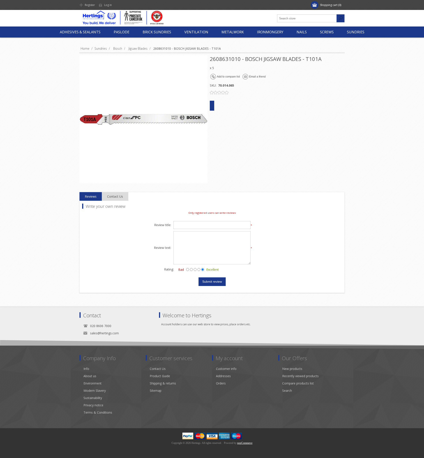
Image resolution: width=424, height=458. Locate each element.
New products (292, 369)
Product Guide (160, 376)
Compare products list (298, 383)
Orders (221, 383)
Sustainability (92, 398)
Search (287, 390)
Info (86, 369)
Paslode (121, 32)
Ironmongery (270, 32)
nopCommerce (244, 443)
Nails (302, 32)
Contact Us (158, 369)
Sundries (355, 32)
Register (90, 5)
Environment (92, 383)
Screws (327, 32)
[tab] (91, 196)
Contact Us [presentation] (115, 196)
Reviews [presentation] (91, 196)
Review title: (162, 225)
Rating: (169, 269)
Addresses (223, 376)
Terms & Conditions (97, 412)
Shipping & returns (163, 383)
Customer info (226, 369)
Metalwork (232, 32)
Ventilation (196, 32)
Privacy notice (93, 405)
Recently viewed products (300, 376)
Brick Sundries (157, 32)
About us (89, 376)
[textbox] (307, 18)
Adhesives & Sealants (80, 32)
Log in (108, 5)
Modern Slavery (94, 390)
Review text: (162, 248)
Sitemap (155, 390)
